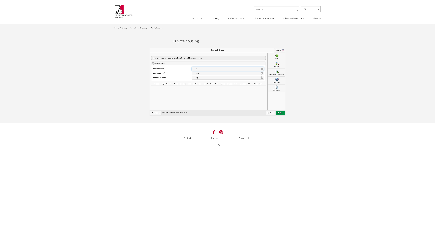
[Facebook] (214, 132)
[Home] (124, 11)
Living (124, 28)
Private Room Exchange (138, 28)
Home (116, 28)
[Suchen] (296, 9)
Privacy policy (245, 138)
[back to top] (218, 144)
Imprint (214, 138)
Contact (187, 138)
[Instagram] (221, 132)
